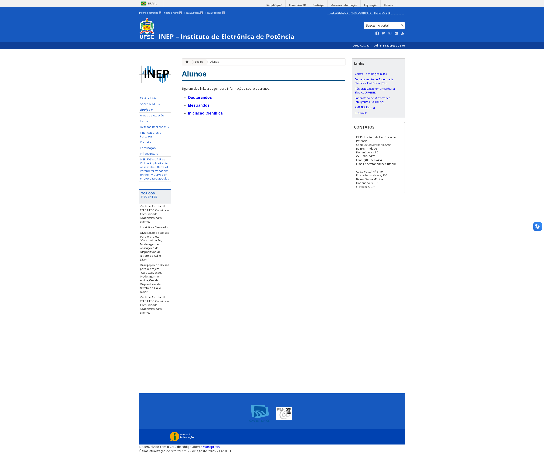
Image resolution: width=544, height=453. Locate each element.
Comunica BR (297, 5)
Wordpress (211, 447)
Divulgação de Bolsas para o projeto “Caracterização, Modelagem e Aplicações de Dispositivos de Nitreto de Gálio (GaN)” (154, 246)
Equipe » (146, 110)
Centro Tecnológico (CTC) (371, 74)
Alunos (214, 62)
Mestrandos (199, 105)
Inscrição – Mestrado (154, 227)
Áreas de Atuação (152, 115)
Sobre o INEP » (150, 104)
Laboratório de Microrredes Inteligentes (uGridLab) (372, 100)
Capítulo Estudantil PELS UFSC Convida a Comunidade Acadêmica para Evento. (154, 214)
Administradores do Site (389, 45)
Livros (144, 121)
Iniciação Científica (205, 113)
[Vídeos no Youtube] (390, 33)
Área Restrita (361, 45)
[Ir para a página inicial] (186, 62)
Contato (145, 142)
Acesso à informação (344, 5)
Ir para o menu (172, 12)
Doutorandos (200, 97)
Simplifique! (274, 5)
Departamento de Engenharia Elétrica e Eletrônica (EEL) (374, 81)
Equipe (199, 62)
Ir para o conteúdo (150, 12)
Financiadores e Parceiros (150, 134)
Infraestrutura (149, 154)
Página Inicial (148, 98)
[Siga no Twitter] (383, 33)
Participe (318, 5)
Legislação (370, 5)
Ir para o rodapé (214, 12)
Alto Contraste (361, 12)
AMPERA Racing (365, 107)
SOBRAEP (361, 113)
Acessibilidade (339, 12)
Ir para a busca (193, 12)
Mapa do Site (382, 12)
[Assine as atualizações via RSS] (402, 33)
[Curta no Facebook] (377, 33)
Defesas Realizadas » (154, 127)
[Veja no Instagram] (396, 33)
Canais (388, 5)
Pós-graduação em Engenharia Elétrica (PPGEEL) (375, 90)
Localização (148, 148)
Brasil (152, 3)
